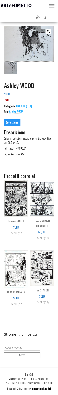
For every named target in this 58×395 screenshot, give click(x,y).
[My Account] (45, 17)
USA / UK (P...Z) (24, 106)
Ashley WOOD (16, 111)
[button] (48, 31)
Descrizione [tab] (12, 122)
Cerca (22, 355)
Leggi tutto (16, 233)
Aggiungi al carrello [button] (42, 236)
